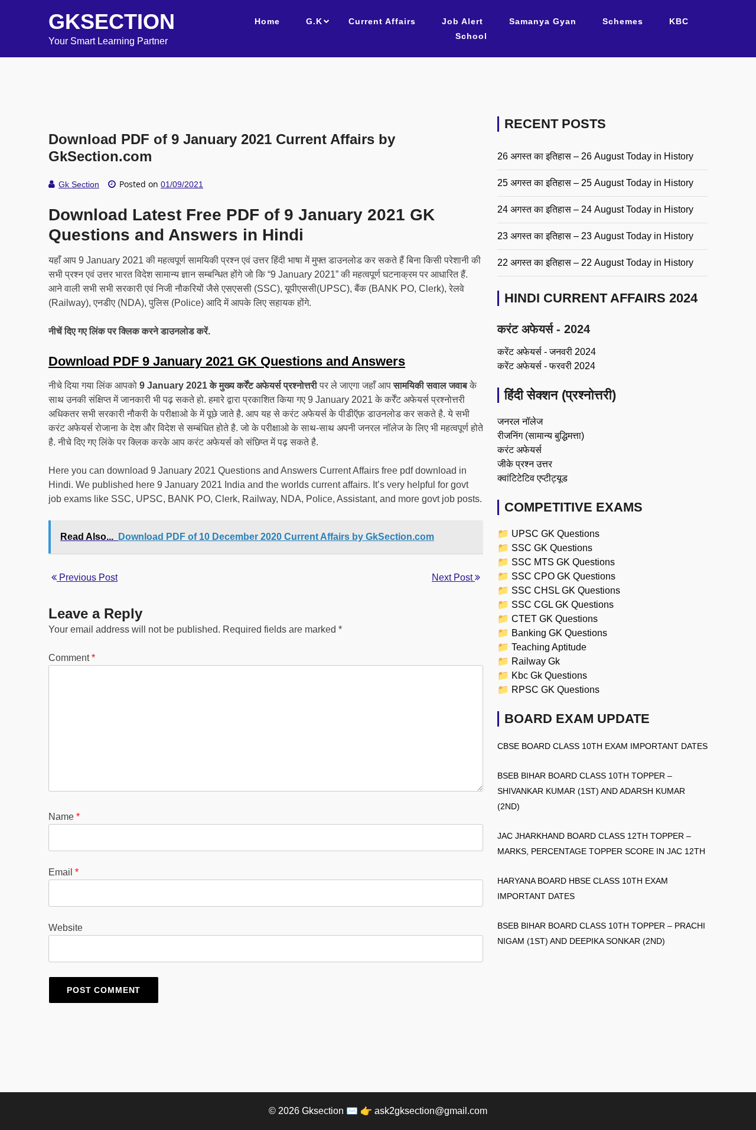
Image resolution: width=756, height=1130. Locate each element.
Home (267, 21)
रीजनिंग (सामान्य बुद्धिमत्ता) (540, 436)
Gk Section (78, 184)
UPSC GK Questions (555, 534)
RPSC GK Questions (555, 690)
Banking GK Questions (559, 633)
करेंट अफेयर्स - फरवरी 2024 (546, 366)
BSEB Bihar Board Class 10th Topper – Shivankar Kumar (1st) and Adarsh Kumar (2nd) (591, 791)
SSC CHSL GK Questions (565, 590)
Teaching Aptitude (548, 647)
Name (64, 817)
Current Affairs (382, 21)
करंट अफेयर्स (519, 450)
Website (65, 928)
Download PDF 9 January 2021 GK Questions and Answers (226, 361)
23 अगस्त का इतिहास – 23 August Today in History (595, 236)
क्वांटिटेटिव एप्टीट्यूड (532, 478)
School (471, 36)
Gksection (111, 21)
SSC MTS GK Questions (563, 562)
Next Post (453, 577)
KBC (679, 21)
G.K (314, 21)
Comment (71, 658)
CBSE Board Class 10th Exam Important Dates (602, 746)
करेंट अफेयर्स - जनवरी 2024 (546, 352)
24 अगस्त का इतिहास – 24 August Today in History (595, 209)
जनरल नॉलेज (520, 421)
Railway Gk (535, 661)
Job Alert (462, 21)
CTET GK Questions (554, 619)
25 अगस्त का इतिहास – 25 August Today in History (595, 183)
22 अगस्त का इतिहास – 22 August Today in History (595, 263)
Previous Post (87, 577)
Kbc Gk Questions (549, 675)
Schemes (622, 21)
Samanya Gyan (542, 21)
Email (63, 872)
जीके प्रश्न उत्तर (524, 464)
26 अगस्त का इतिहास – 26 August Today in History (595, 156)
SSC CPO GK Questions (563, 576)
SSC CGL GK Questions (562, 605)
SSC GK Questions (551, 548)
